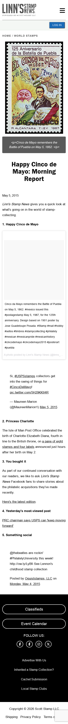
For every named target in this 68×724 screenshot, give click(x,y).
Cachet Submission (34, 679)
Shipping (11, 717)
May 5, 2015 (48, 407)
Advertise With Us (34, 660)
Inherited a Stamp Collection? (34, 669)
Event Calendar (34, 624)
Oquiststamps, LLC (38, 578)
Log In (57, 25)
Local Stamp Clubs (34, 688)
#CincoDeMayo (20, 387)
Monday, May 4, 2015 (25, 584)
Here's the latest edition (19, 502)
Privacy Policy (30, 717)
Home (6, 35)
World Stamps (26, 35)
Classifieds (34, 609)
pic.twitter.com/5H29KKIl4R (29, 392)
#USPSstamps (25, 376)
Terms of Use (53, 717)
